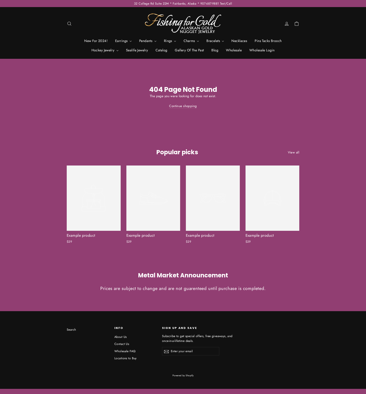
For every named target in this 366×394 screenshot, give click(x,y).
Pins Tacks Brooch (268, 40)
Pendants (146, 40)
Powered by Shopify (183, 375)
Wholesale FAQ (125, 351)
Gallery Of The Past (189, 50)
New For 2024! (96, 40)
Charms (190, 40)
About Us (120, 337)
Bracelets (213, 40)
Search (71, 329)
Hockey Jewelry (104, 50)
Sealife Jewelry (137, 50)
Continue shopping (183, 106)
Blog (214, 50)
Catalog (161, 50)
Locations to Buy (125, 358)
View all (293, 152)
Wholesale (234, 50)
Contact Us (121, 344)
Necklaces (239, 40)
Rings (168, 40)
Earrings (122, 40)
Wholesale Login (261, 50)
